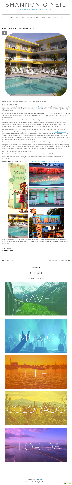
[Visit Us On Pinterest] (34, 273)
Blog (17, 17)
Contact (56, 17)
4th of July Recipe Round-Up (58, 260)
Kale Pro (41, 479)
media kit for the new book (30, 107)
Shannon (9, 248)
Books (23, 17)
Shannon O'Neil (36, 4)
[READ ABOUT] (36, 298)
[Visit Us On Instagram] (41, 273)
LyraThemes (43, 482)
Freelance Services (33, 17)
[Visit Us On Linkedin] (38, 273)
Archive (11, 250)
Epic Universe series (60, 132)
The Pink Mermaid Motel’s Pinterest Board (48, 161)
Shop (48, 17)
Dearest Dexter (10, 260)
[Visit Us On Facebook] (30, 273)
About (43, 17)
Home (11, 17)
